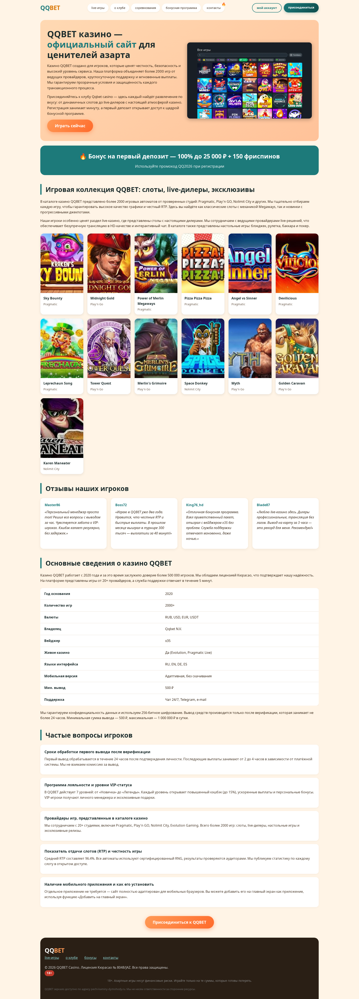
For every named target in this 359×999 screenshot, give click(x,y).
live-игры (98, 8)
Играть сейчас (70, 126)
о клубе (119, 8)
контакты (214, 8)
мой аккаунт (267, 8)
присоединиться (301, 7)
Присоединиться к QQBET (179, 922)
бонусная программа (181, 8)
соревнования (145, 8)
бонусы (90, 957)
